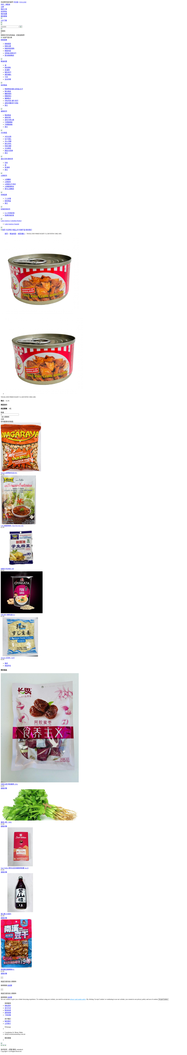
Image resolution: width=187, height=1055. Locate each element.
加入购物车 (5, 417)
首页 (3, 230)
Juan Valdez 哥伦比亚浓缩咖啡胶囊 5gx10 (14, 868)
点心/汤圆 (8, 141)
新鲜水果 (8, 46)
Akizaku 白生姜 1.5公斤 (8, 658)
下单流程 (8, 1015)
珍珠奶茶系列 (5, 209)
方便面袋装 (8, 124)
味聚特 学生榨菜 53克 (7, 569)
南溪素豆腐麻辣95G (7, 969)
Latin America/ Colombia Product (11, 221)
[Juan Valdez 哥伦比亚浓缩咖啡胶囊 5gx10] (20, 866)
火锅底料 (8, 182)
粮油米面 (4, 61)
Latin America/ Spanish (12, 224)
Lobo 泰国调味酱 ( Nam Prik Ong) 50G (12, 525)
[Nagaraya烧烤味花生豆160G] (21, 471)
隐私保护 (8, 1005)
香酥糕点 (8, 98)
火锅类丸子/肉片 (10, 184)
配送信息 (8, 1010)
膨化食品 (8, 91)
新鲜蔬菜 (8, 44)
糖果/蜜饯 (8, 93)
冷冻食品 (4, 132)
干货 (6, 77)
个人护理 (8, 198)
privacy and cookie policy (78, 999)
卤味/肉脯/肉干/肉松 (11, 103)
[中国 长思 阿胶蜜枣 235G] (40, 782)
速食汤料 (8, 117)
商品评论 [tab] (8, 665)
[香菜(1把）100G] (40, 820)
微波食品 (8, 115)
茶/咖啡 (7, 167)
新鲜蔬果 (4, 40)
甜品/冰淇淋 (9, 150)
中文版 (16, 2)
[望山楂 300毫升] (20, 911)
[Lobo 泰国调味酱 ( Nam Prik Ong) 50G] (18, 523)
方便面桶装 (8, 122)
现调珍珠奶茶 (9, 215)
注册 (2, 7)
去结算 (9, 985)
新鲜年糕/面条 (9, 48)
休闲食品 (4, 85)
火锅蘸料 (8, 179)
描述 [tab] (6, 663)
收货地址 (4, 11)
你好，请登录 (5, 4)
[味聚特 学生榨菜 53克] (20, 567)
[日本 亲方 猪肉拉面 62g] (22, 612)
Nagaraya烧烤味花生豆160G (9, 473)
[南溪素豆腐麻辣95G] (16, 967)
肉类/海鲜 (8, 146)
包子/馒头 (8, 139)
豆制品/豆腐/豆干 (10, 53)
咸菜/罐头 (8, 74)
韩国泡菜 (8, 51)
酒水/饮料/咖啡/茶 (7, 159)
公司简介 (8, 1023)
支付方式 (8, 1008)
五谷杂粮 (8, 79)
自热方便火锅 (9, 120)
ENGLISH (22, 2)
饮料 (6, 163)
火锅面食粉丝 (9, 186)
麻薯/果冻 (8, 96)
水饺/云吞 (8, 136)
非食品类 (4, 194)
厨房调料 (8, 67)
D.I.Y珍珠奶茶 (10, 213)
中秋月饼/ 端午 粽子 (11, 101)
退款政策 (8, 1012)
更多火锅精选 (9, 189)
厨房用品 (8, 201)
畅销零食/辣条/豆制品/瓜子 (14, 89)
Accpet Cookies (163, 999)
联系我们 (29, 230)
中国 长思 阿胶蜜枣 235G (9, 784)
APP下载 (4, 20)
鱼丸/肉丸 (8, 143)
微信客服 (4, 16)
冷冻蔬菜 (8, 148)
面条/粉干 (8, 72)
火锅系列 (4, 175)
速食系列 (4, 111)
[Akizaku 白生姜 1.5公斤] (20, 656)
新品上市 (15, 230)
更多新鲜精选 (9, 55)
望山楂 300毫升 (6, 914)
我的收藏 (4, 14)
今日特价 (9, 230)
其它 (6, 105)
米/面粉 (7, 70)
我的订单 (4, 9)
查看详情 (4, 788)
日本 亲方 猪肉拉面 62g (8, 614)
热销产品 (22, 230)
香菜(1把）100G (6, 822)
